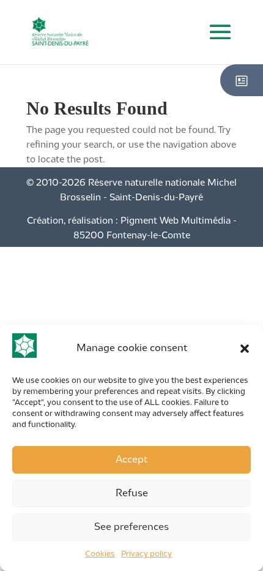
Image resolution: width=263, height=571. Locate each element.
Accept (131, 459)
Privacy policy (146, 554)
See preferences (131, 527)
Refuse (132, 493)
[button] (245, 348)
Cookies (100, 554)
